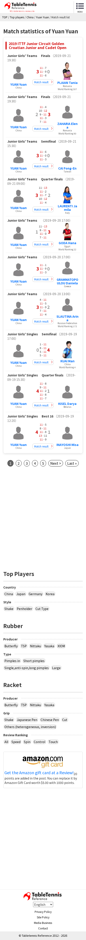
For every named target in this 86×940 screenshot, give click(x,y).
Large (56, 668)
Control (39, 742)
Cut (64, 719)
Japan (20, 594)
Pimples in (12, 661)
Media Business (43, 923)
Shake (8, 608)
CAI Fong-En (67, 168)
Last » (72, 463)
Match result (41, 82)
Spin (27, 742)
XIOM (61, 646)
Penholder (24, 608)
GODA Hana (67, 243)
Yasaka (49, 646)
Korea (50, 594)
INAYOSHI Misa (67, 444)
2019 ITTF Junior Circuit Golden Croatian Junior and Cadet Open (37, 45)
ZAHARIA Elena (67, 125)
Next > (55, 463)
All (6, 742)
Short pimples (34, 661)
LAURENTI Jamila (67, 207)
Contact (43, 928)
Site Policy (43, 917)
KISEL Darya (67, 403)
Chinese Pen (50, 719)
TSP (24, 646)
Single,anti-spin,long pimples (26, 668)
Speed (16, 742)
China (8, 594)
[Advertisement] (43, 517)
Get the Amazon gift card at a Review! (39, 772)
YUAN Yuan (18, 84)
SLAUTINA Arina (67, 318)
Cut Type (42, 608)
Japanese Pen (27, 719)
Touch (53, 742)
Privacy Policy (43, 912)
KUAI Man (67, 361)
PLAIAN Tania (67, 82)
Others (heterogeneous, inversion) (30, 727)
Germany (35, 594)
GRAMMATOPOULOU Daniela (67, 281)
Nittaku (35, 646)
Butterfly (11, 646)
